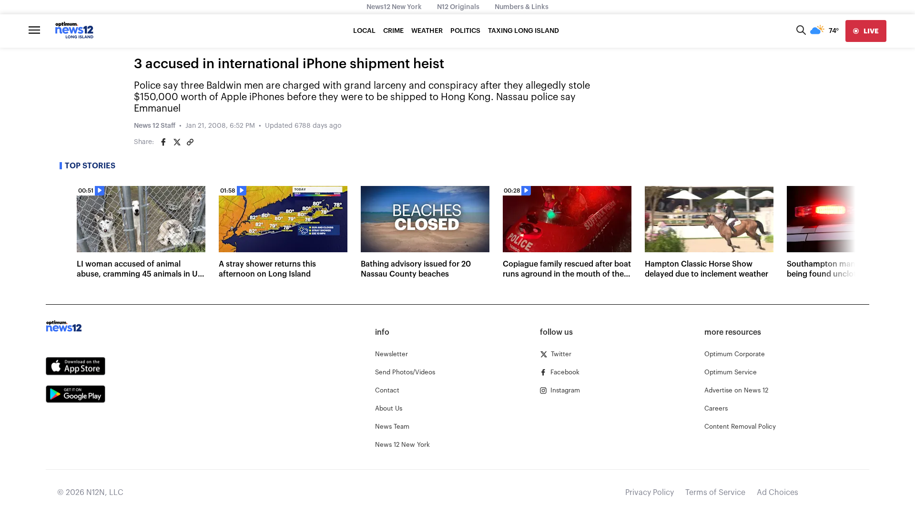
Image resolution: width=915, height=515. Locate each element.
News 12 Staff (154, 126)
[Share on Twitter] (177, 142)
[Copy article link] (190, 142)
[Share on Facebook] (163, 142)
